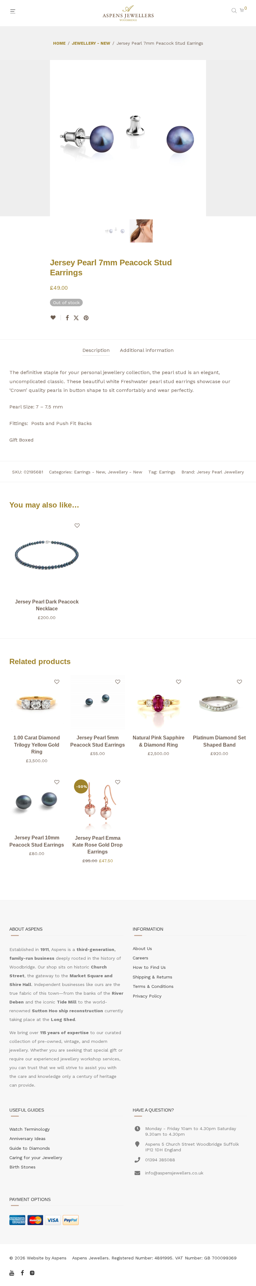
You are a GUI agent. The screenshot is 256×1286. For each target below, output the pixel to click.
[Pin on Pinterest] (86, 318)
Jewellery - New (91, 43)
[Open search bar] (235, 10)
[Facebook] (22, 1272)
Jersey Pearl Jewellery (220, 471)
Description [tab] (96, 350)
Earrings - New (89, 471)
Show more (47, 617)
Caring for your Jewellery (35, 1157)
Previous (10, 138)
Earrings (167, 471)
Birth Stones (22, 1166)
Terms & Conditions (153, 986)
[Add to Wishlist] (55, 317)
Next (245, 138)
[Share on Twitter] (76, 318)
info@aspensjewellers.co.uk (174, 1172)
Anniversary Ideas (27, 1138)
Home (59, 43)
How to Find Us (149, 967)
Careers (140, 957)
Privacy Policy (147, 995)
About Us (142, 948)
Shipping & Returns (152, 976)
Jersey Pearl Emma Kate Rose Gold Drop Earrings (97, 845)
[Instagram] (32, 1272)
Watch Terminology (29, 1129)
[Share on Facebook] (67, 318)
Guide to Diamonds (29, 1148)
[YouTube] (12, 1272)
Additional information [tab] (147, 350)
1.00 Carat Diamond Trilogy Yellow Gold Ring (36, 744)
